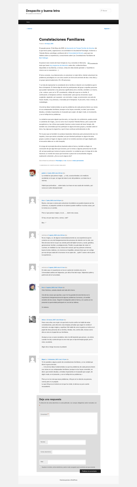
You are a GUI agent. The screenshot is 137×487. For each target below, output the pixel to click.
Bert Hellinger (43, 58)
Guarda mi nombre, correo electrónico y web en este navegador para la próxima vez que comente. (68, 467)
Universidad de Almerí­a (75, 53)
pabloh (44, 173)
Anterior (29, 28)
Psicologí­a (59, 160)
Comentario (45, 414)
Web (42, 462)
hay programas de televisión (59, 65)
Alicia (43, 320)
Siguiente (107, 28)
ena (65, 160)
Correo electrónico (46, 452)
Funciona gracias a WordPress (68, 480)
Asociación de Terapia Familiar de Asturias (80, 48)
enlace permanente (78, 160)
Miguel (43, 359)
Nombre (43, 442)
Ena (43, 200)
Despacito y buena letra (43, 10)
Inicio (28, 22)
